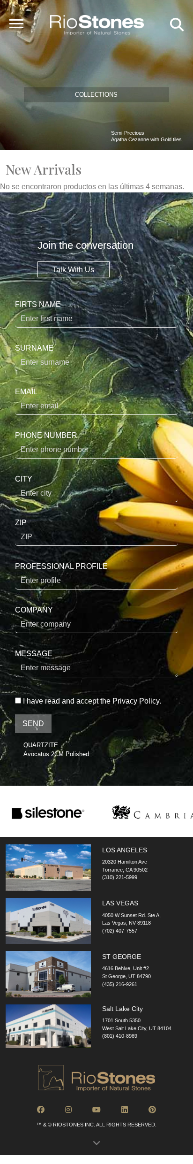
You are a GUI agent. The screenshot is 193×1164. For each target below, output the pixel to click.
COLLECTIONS (96, 94)
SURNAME (34, 348)
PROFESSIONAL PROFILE (61, 566)
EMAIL (26, 392)
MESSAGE (33, 654)
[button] (96, 1146)
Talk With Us (73, 269)
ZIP (21, 523)
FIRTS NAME (38, 304)
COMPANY (34, 610)
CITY (23, 479)
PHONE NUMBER (46, 435)
